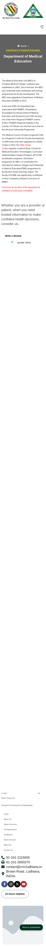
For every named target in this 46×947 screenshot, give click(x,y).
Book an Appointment (31, 927)
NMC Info (7, 845)
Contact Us (8, 850)
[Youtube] (23, 884)
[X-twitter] (17, 884)
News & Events (10, 840)
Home (6, 814)
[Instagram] (11, 884)
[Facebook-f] (4, 884)
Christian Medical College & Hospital (22, 793)
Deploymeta (27, 805)
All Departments (10, 829)
